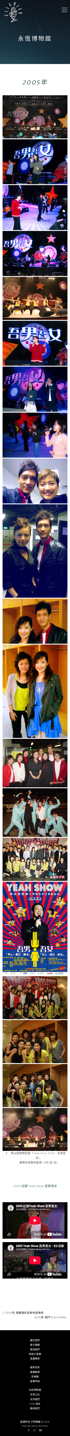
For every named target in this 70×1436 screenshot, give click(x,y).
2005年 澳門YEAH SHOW (50, 1317)
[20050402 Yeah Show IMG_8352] (35, 997)
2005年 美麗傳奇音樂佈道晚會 (23, 1313)
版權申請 (35, 1381)
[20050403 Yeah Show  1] (35, 763)
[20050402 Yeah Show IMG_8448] (35, 1085)
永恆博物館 (35, 1390)
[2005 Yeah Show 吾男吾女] (35, 116)
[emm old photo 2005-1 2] (35, 207)
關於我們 (35, 1340)
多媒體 (35, 1376)
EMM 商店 (35, 1404)
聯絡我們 (35, 1408)
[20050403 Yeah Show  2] (35, 859)
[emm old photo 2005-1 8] (35, 551)
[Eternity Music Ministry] (13, 11)
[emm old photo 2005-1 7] (35, 480)
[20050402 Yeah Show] (35, 298)
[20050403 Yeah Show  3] (35, 812)
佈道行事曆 (35, 1354)
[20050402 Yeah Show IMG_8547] (35, 1129)
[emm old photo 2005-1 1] (35, 161)
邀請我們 (35, 1349)
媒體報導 (35, 1372)
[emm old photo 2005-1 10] (35, 691)
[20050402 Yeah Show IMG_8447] (35, 1041)
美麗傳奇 (35, 1358)
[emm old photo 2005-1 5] (35, 389)
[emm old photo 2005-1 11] (35, 928)
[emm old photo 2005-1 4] (35, 343)
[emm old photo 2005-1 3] (35, 253)
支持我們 (35, 1399)
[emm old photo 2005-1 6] (35, 435)
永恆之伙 (35, 1394)
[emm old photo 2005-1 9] (35, 621)
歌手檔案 (35, 1345)
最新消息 (35, 1367)
